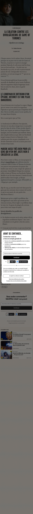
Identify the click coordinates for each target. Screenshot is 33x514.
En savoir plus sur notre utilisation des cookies (16, 280)
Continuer (16, 257)
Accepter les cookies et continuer (16, 275)
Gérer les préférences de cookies (16, 279)
